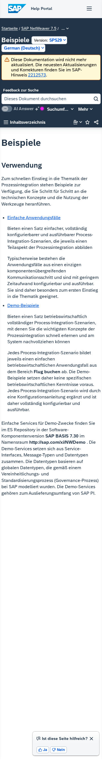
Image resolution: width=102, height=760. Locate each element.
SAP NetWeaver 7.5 (38, 28)
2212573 (37, 74)
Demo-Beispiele (23, 305)
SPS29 (48, 40)
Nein (58, 750)
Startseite (9, 28)
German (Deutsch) (22, 48)
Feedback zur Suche (21, 90)
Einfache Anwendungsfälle (34, 217)
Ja (43, 750)
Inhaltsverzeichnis (24, 122)
